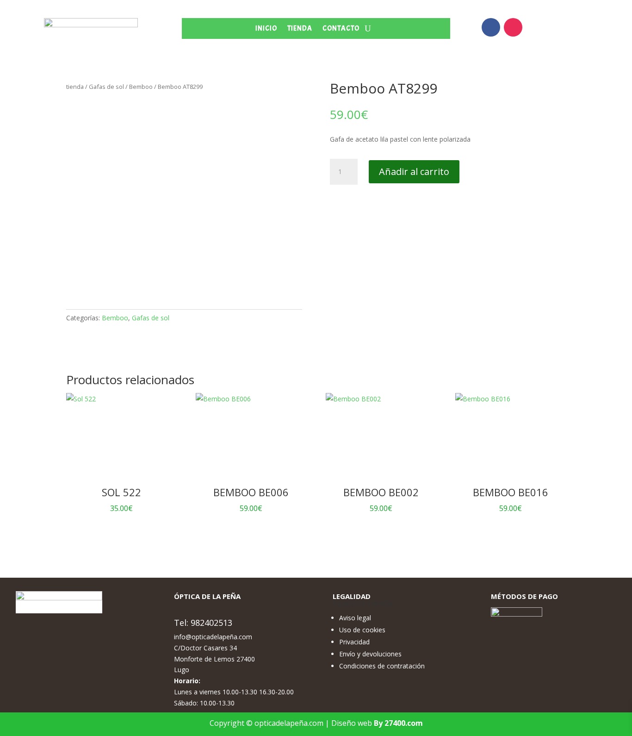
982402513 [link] (211, 622)
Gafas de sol (106, 86)
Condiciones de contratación (382, 665)
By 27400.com (398, 723)
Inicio (266, 29)
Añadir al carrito (414, 171)
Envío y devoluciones (370, 653)
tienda (75, 86)
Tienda (299, 29)
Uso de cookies (362, 629)
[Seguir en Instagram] (513, 27)
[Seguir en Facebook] (491, 27)
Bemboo (141, 86)
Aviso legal (355, 617)
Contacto (340, 29)
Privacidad (354, 641)
